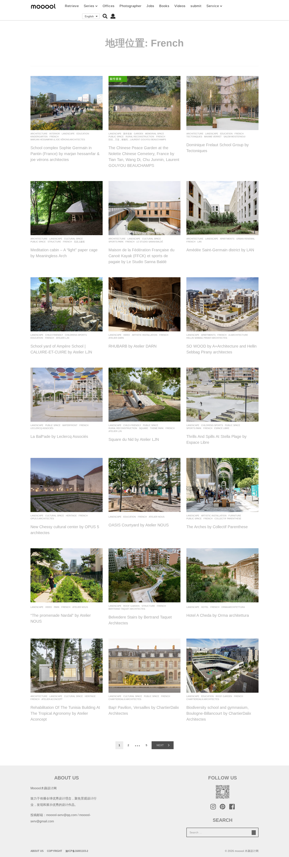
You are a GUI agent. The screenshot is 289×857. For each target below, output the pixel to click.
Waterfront (69, 425)
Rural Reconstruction (140, 136)
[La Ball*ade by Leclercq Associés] (66, 395)
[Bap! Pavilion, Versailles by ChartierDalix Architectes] (145, 666)
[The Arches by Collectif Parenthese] (222, 485)
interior (54, 133)
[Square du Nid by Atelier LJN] (145, 395)
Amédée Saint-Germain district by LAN (220, 250)
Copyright (54, 851)
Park (56, 607)
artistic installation (144, 335)
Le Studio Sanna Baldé (149, 241)
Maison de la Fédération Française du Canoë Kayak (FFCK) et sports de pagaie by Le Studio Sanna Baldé (141, 256)
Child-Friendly (54, 335)
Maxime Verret (213, 136)
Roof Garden (131, 606)
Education (82, 133)
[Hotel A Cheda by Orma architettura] (222, 575)
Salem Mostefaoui (234, 136)
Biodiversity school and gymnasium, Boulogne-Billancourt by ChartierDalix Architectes (218, 713)
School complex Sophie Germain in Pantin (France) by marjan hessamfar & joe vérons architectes (64, 154)
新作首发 (127, 133)
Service (212, 6)
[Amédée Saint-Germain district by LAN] (222, 208)
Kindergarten (39, 136)
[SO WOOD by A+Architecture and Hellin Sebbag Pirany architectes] (222, 304)
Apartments (227, 239)
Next (160, 745)
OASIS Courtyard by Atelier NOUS (139, 525)
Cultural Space (73, 239)
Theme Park (157, 428)
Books (164, 6)
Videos (180, 6)
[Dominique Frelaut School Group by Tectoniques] (222, 103)
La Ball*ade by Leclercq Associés (59, 436)
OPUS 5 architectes (42, 518)
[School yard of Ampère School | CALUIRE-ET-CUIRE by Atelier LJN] (66, 304)
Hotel (204, 607)
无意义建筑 (79, 241)
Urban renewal (245, 239)
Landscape (68, 133)
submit (196, 6)
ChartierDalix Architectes (125, 699)
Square (143, 428)
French (54, 136)
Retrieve (72, 6)
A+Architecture (238, 335)
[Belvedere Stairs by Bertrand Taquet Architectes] (145, 575)
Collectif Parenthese (227, 518)
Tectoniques (194, 136)
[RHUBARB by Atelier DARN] (145, 304)
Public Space (116, 136)
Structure (54, 241)
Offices (109, 6)
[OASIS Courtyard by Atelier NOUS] (145, 485)
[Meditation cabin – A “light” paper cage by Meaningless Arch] (66, 208)
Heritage (71, 515)
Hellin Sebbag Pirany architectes (206, 338)
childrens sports (76, 335)
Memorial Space (154, 133)
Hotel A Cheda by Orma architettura (217, 615)
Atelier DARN (116, 338)
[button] (105, 16)
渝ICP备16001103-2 (76, 851)
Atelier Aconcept (52, 699)
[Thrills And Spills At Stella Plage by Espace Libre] (222, 395)
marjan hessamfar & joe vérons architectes (57, 139)
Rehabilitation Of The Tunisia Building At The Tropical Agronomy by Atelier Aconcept (65, 713)
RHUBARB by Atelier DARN (132, 346)
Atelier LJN (62, 338)
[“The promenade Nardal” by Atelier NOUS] (66, 575)
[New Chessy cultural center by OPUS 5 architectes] (66, 485)
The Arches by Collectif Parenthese (217, 527)
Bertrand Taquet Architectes (127, 609)
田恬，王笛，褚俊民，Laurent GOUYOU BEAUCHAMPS (137, 139)
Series (89, 6)
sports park (116, 241)
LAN (199, 241)
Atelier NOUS (156, 517)
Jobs (150, 6)
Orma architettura (233, 607)
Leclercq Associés (41, 428)
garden (138, 133)
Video (126, 335)
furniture (234, 515)
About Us (37, 851)
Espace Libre (221, 428)
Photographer (131, 6)
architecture (38, 133)
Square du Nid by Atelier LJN (134, 439)
